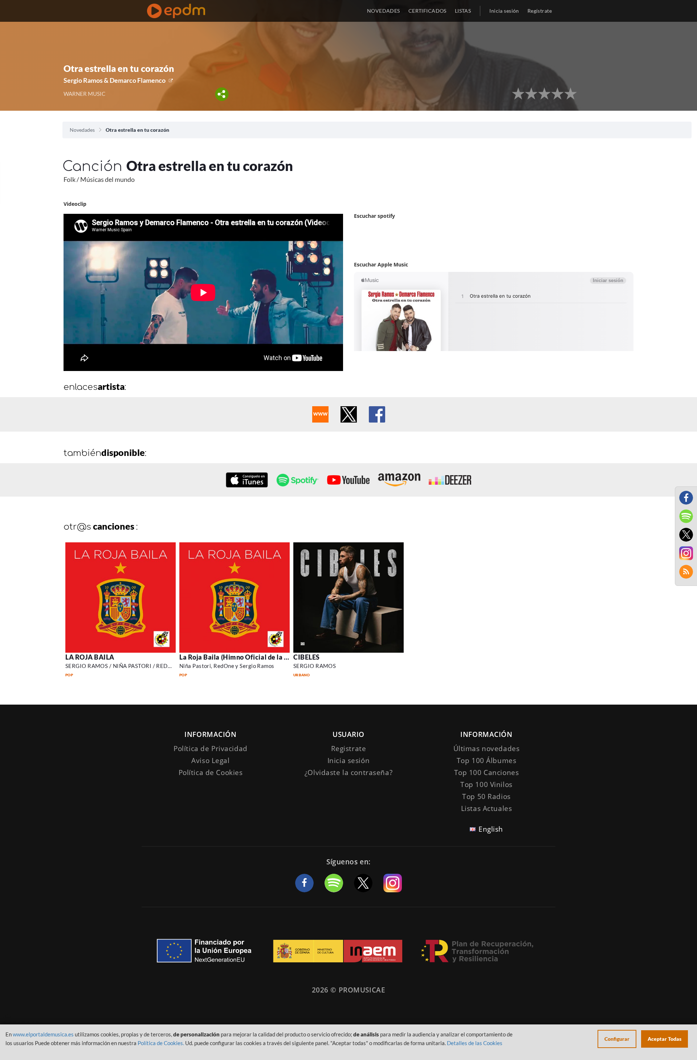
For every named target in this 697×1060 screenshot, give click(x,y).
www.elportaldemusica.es (43, 1034)
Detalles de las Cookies (474, 1043)
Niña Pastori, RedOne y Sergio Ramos (226, 665)
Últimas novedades (486, 748)
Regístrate (539, 11)
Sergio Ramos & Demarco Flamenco (115, 80)
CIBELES (306, 657)
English (490, 829)
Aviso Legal (210, 760)
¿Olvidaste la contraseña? (348, 772)
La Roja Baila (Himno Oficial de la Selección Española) (262, 657)
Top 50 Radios (486, 796)
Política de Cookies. (161, 1043)
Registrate (348, 748)
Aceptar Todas (664, 1039)
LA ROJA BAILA (89, 657)
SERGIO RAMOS (314, 665)
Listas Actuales (486, 808)
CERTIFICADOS (427, 11)
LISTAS (463, 11)
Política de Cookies (211, 772)
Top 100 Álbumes (487, 760)
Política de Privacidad (211, 748)
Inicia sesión (504, 11)
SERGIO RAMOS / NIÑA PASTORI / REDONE (122, 665)
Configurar (616, 1039)
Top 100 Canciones (486, 772)
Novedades (82, 130)
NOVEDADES (383, 11)
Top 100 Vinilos (486, 784)
